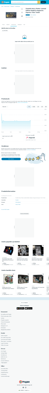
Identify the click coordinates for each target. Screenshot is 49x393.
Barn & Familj (6, 6)
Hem (2, 6)
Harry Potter (18, 204)
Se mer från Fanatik (5, 209)
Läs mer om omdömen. (31, 149)
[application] (24, 121)
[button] (22, 9)
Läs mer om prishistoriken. (23, 102)
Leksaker (12, 6)
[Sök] (38, 2)
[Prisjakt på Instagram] (25, 387)
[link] (8, 255)
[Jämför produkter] (22, 16)
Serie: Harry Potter (29, 17)
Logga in (43, 2)
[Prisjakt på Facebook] (23, 387)
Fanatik (17, 200)
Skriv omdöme (33, 14)
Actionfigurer (17, 6)
